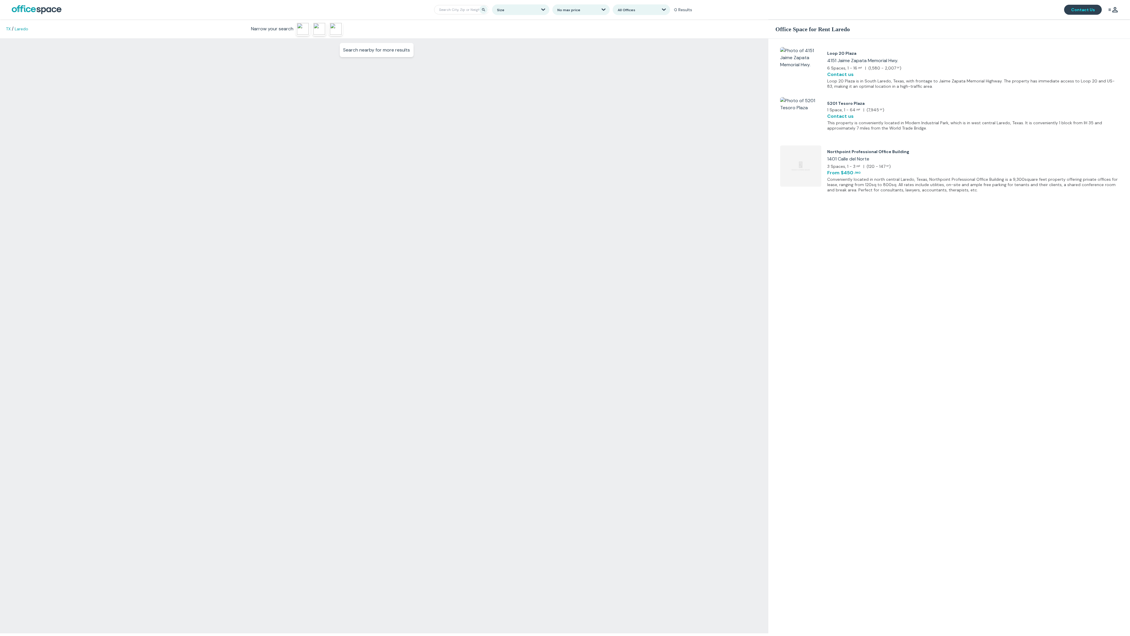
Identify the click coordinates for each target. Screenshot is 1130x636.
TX (8, 29)
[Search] (483, 10)
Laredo (21, 29)
